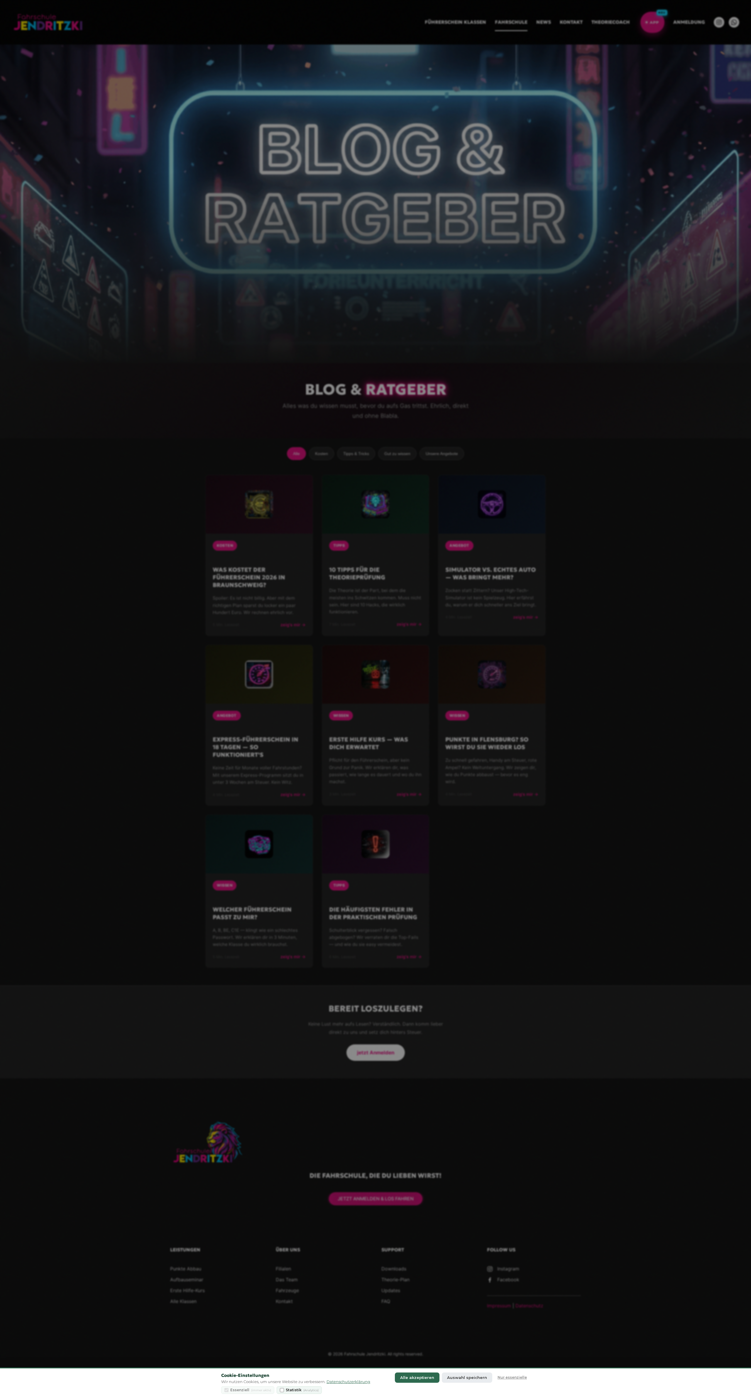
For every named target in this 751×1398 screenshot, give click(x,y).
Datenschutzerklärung (348, 1382)
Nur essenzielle (512, 1377)
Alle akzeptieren (417, 1377)
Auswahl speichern (467, 1377)
